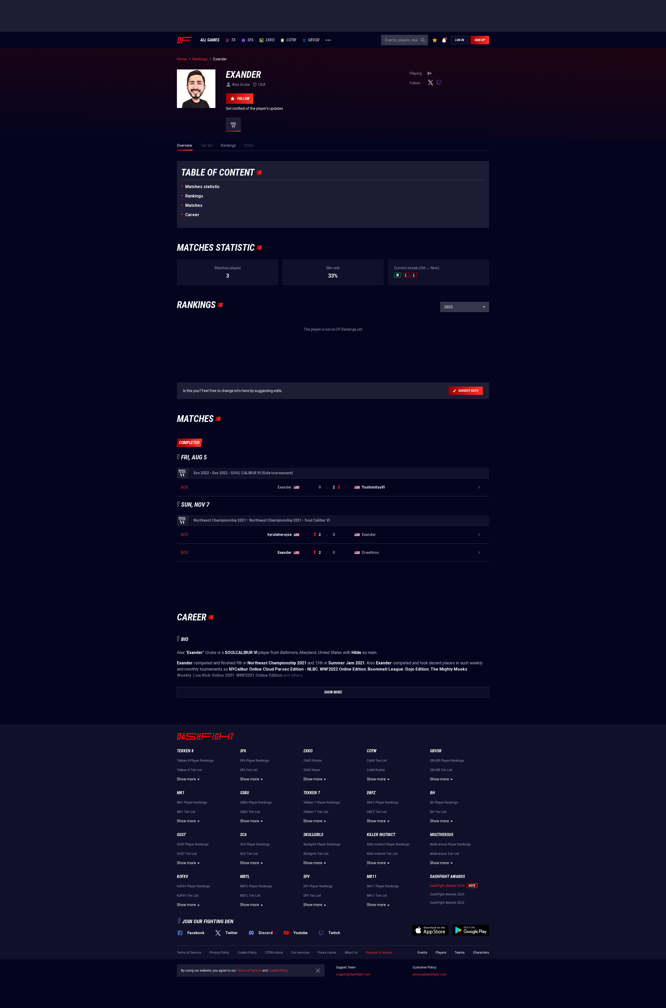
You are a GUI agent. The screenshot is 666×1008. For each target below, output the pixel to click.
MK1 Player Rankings (192, 802)
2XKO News (311, 770)
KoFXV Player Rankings (193, 886)
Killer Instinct (381, 834)
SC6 (243, 834)
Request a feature (379, 952)
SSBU (244, 792)
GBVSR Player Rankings (447, 760)
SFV (306, 876)
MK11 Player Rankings (383, 886)
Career (192, 214)
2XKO (269, 40)
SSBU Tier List (250, 812)
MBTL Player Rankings (256, 886)
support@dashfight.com (353, 974)
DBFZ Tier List (377, 812)
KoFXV (182, 876)
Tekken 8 (185, 750)
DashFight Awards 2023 (447, 894)
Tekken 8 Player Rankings (195, 760)
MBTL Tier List (250, 895)
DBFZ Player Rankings (383, 802)
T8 (233, 40)
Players (441, 952)
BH (432, 792)
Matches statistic (202, 186)
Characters (481, 952)
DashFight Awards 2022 (447, 902)
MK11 (371, 876)
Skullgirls (313, 834)
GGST (181, 834)
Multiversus (441, 834)
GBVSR (313, 40)
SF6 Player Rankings (254, 760)
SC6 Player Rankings (255, 844)
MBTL (244, 876)
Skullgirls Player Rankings (321, 844)
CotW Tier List (377, 760)
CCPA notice (274, 952)
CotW (291, 40)
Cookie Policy (247, 952)
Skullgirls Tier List (316, 854)
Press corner (327, 952)
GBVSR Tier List (441, 770)
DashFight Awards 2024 (447, 886)
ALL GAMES (209, 40)
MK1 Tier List (186, 812)
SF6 (250, 40)
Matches (193, 205)
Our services (300, 952)
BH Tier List (438, 812)
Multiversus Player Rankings (450, 844)
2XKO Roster (312, 760)
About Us (351, 952)
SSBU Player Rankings (256, 802)
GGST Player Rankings (193, 844)
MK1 (180, 792)
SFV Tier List (312, 895)
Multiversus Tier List (444, 854)
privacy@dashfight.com (430, 974)
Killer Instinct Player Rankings (388, 844)
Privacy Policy (219, 952)
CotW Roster (376, 770)
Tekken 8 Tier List (189, 770)
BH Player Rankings (444, 802)
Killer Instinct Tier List (382, 854)
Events (422, 952)
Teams (460, 952)
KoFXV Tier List (187, 895)
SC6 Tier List (249, 854)
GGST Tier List (187, 854)
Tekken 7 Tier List (315, 812)
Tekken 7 (311, 792)
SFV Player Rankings (318, 886)
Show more (186, 779)
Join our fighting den (207, 921)
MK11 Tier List (377, 895)
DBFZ (371, 792)
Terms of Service (189, 952)
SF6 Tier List (249, 770)
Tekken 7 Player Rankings (321, 802)
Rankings (194, 196)
